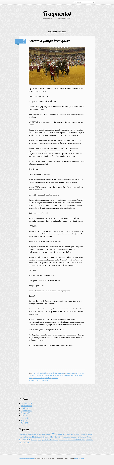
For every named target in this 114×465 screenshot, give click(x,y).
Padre (59, 437)
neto (47, 375)
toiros (30, 378)
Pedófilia (79, 437)
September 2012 (26, 411)
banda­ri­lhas (43, 373)
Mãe (56, 437)
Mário (52, 437)
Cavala (63, 434)
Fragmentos (57, 13)
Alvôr (35, 434)
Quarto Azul (46, 440)
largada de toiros (40, 375)
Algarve (26, 434)
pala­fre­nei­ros (59, 375)
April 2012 (24, 423)
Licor (26, 437)
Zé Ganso (26, 442)
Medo (43, 437)
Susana (77, 440)
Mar (30, 437)
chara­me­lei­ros (69, 373)
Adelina (21, 434)
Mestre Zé (47, 437)
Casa (60, 434)
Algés (31, 434)
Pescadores (34, 440)
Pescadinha (25, 439)
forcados (31, 375)
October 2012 (25, 408)
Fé (86, 434)
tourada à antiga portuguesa (42, 378)
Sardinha (71, 440)
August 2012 (25, 413)
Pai (63, 437)
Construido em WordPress (27, 459)
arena (34, 373)
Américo (44, 434)
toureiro (55, 378)
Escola (73, 434)
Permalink (32, 380)
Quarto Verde (54, 440)
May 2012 (24, 420)
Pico (39, 440)
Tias (83, 440)
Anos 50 (48, 434)
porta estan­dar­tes (76, 375)
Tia (81, 440)
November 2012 (26, 406)
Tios (87, 440)
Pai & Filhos (67, 437)
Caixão (57, 434)
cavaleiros (61, 373)
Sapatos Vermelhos (63, 440)
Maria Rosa (36, 437)
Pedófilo (84, 437)
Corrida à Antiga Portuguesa (49, 41)
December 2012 (26, 403)
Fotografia (82, 434)
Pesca (89, 437)
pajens (52, 375)
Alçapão (39, 434)
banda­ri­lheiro (52, 373)
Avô (38, 373)
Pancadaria (73, 437)
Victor (91, 440)
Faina (77, 434)
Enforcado (68, 434)
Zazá (20, 443)
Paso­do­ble (67, 375)
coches (77, 373)
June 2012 (24, 418)
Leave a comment (42, 380)
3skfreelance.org (79, 459)
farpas (82, 373)
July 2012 (24, 416)
